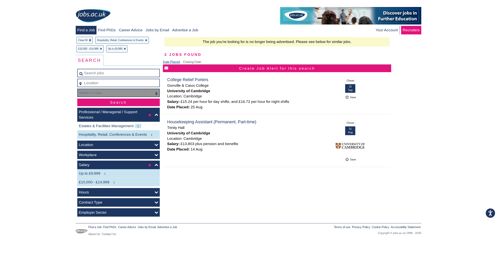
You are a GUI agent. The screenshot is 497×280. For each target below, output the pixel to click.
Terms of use (342, 227)
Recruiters (411, 30)
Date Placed (171, 62)
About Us (94, 234)
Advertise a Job (185, 30)
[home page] (93, 16)
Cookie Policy (380, 227)
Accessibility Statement (406, 227)
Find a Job (86, 30)
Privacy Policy (361, 227)
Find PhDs (107, 30)
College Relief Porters (187, 79)
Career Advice (130, 30)
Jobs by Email (157, 30)
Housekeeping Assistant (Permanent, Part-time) (211, 121)
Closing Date (192, 62)
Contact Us (109, 234)
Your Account (387, 30)
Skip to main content (19, 4)
